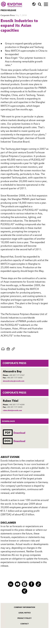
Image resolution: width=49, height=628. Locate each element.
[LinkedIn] (10, 584)
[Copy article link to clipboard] (13, 349)
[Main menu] (46, 4)
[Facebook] (31, 584)
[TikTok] (38, 584)
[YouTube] (17, 584)
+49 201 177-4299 (16, 404)
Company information (24, 607)
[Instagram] (24, 584)
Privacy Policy (24, 618)
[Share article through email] (8, 349)
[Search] (40, 4)
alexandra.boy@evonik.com (13, 381)
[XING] (24, 591)
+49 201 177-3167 (16, 375)
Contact (24, 624)
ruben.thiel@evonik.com (12, 410)
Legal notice (25, 613)
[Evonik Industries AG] (11, 4)
